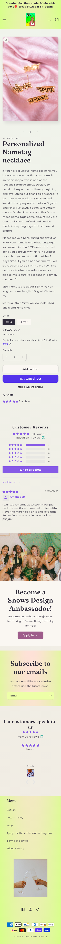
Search (11, 810)
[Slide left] (23, 132)
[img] (10, 492)
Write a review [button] (30, 470)
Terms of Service (18, 841)
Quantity (7, 350)
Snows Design (24, 936)
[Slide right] (38, 132)
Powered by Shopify (39, 936)
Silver (24, 322)
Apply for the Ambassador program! (30, 833)
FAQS (10, 825)
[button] (4, 19)
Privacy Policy (15, 848)
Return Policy (15, 817)
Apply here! (30, 635)
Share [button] (10, 394)
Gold (9, 322)
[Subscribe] (50, 696)
